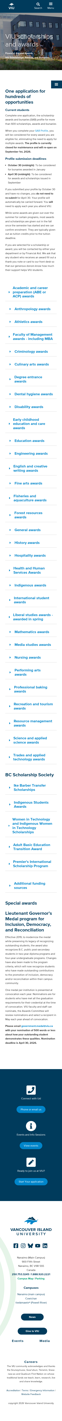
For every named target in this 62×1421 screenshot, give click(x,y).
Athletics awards (28, 321)
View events (31, 1145)
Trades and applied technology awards (29, 757)
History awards (27, 542)
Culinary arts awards (32, 364)
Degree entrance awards (28, 379)
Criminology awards (31, 351)
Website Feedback (31, 1394)
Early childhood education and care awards (29, 423)
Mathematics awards (32, 632)
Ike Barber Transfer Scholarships (30, 787)
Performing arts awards (28, 672)
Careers (31, 1362)
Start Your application (31, 1181)
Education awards (29, 440)
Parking (39, 1278)
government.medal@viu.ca (37, 1025)
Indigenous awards (30, 585)
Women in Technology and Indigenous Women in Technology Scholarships (32, 825)
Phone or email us (31, 1109)
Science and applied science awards (30, 740)
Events (18, 1341)
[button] (56, 84)
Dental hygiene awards (34, 394)
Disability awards (29, 407)
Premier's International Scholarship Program (32, 863)
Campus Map (25, 1278)
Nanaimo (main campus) (31, 1294)
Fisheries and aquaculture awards (30, 498)
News (32, 1316)
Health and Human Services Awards (29, 570)
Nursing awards (28, 657)
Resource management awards (33, 723)
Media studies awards (33, 644)
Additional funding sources (29, 885)
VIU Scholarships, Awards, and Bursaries (27, 57)
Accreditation (13, 1390)
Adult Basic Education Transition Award (31, 847)
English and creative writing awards (30, 468)
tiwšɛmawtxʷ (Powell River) (31, 1302)
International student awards (31, 600)
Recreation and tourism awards (33, 706)
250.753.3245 (20, 1274)
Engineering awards (31, 453)
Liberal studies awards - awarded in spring (33, 617)
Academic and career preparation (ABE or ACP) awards (30, 292)
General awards (28, 530)
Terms (25, 1390)
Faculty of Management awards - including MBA (33, 336)
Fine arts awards (28, 483)
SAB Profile (41, 130)
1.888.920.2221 (40, 1274)
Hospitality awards (30, 555)
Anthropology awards (33, 309)
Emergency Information (42, 1390)
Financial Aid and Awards (19, 53)
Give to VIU (32, 1331)
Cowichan (31, 1298)
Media (45, 1341)
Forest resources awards (28, 515)
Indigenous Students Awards (31, 804)
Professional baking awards (30, 689)
